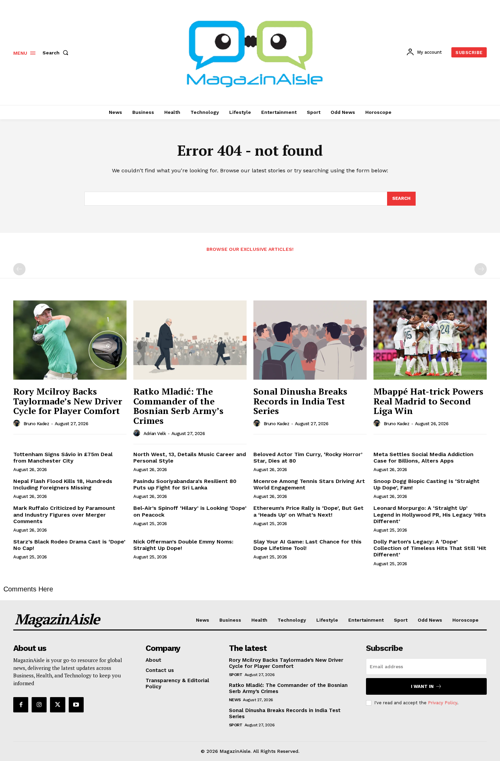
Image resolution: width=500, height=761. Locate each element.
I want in (422, 686)
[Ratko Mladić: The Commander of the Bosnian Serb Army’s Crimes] (190, 340)
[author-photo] (17, 423)
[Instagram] (39, 704)
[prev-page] (19, 269)
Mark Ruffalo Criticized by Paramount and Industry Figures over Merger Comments (64, 514)
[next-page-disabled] (480, 269)
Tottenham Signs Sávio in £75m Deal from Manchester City (63, 457)
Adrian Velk (155, 433)
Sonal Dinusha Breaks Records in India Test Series (300, 400)
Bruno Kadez (36, 423)
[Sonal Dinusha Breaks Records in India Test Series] (310, 340)
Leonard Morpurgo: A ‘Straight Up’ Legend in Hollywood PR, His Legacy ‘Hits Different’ (429, 514)
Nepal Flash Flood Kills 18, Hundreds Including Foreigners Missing (62, 484)
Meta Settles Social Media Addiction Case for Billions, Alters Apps (423, 457)
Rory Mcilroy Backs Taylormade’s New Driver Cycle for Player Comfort (67, 400)
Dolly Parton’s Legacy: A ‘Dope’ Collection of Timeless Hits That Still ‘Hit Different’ (429, 548)
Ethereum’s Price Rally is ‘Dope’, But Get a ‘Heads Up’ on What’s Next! (308, 511)
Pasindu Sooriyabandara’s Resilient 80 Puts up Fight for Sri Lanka (184, 484)
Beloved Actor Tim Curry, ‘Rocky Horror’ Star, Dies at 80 (308, 457)
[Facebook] (20, 704)
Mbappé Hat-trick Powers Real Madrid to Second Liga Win (428, 400)
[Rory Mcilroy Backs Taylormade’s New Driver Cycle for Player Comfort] (70, 340)
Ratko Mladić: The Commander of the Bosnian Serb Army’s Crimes (178, 405)
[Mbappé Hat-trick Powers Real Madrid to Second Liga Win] (430, 340)
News (235, 699)
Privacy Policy (442, 702)
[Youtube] (76, 704)
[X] (57, 704)
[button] (57, 53)
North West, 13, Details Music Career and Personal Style (189, 457)
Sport (236, 674)
